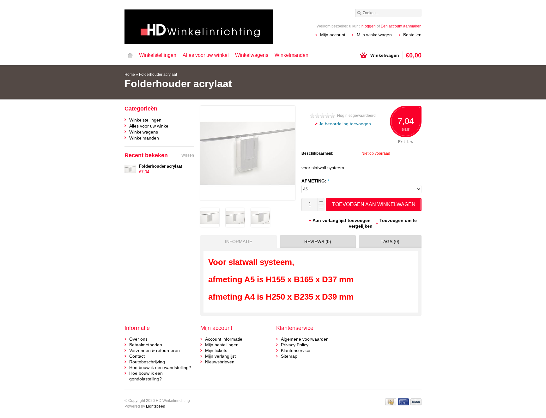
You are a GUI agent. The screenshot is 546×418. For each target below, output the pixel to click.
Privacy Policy (294, 344)
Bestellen (412, 34)
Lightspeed (155, 406)
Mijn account (332, 34)
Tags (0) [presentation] (390, 241)
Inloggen (368, 26)
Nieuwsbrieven (219, 361)
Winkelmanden (291, 55)
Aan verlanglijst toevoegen (342, 220)
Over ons (138, 339)
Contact (137, 356)
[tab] (237, 241)
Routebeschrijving (147, 361)
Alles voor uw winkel (206, 55)
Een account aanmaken (401, 26)
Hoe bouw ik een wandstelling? (160, 367)
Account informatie (223, 339)
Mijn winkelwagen (374, 34)
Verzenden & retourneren (154, 350)
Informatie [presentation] (238, 241)
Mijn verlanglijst (220, 356)
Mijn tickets (216, 350)
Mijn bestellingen (222, 344)
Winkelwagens (251, 55)
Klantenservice (295, 350)
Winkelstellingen (157, 55)
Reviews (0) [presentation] (317, 241)
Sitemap (289, 356)
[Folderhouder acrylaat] (209, 225)
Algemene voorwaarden (305, 339)
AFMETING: (315, 180)
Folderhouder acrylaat (158, 74)
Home (130, 55)
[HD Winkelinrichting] (198, 22)
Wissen (187, 155)
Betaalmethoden (145, 344)
